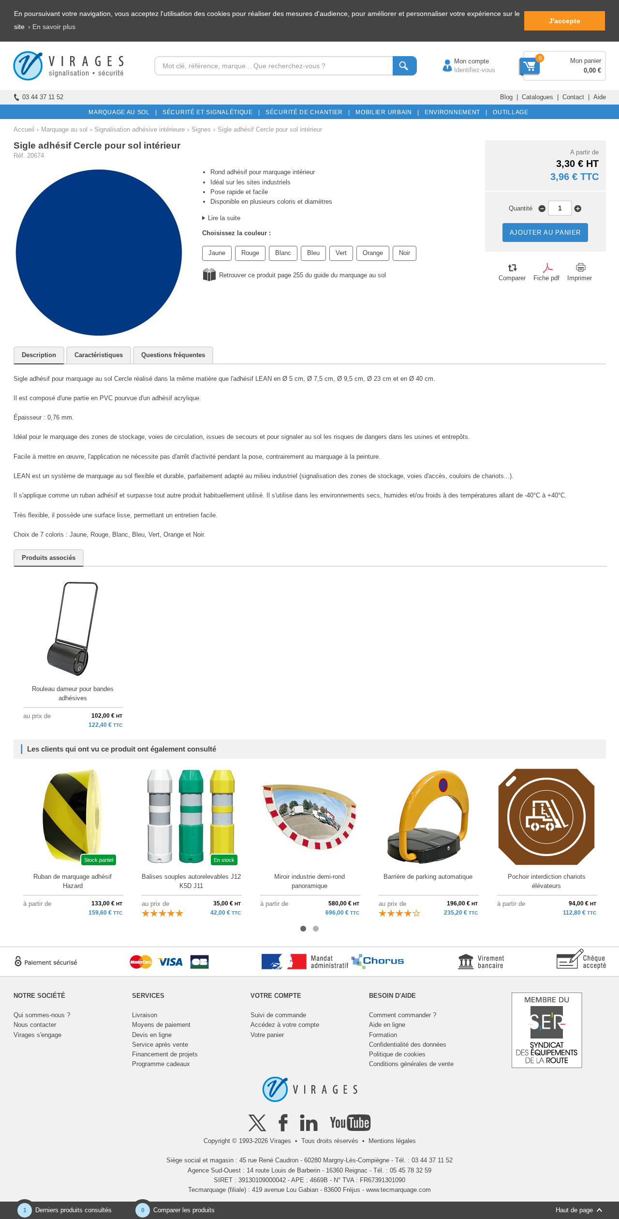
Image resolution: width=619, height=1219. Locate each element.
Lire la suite (224, 218)
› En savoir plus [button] (51, 26)
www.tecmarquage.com (398, 1189)
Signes (201, 129)
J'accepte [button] (564, 21)
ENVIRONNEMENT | (454, 112)
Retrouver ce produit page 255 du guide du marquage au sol (302, 275)
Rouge (250, 252)
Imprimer (579, 278)
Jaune (216, 252)
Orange (373, 252)
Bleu (313, 252)
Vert (341, 252)
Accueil (24, 129)
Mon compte (462, 61)
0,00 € (592, 70)
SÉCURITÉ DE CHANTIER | (306, 112)
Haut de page (574, 1210)
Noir (404, 252)
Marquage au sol (64, 129)
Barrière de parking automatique (427, 876)
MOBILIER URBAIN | (385, 112)
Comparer (512, 278)
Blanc (283, 252)
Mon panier (585, 60)
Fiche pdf (546, 278)
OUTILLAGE (509, 112)
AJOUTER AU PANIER (545, 232)
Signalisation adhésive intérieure (139, 129)
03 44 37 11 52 (42, 97)
